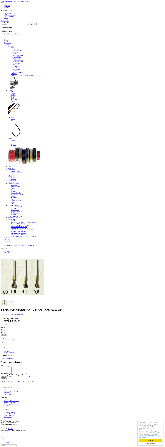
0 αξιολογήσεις (5, 314)
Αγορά (6, 18)
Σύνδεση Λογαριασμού (23, 1)
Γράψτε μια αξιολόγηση (16, 314)
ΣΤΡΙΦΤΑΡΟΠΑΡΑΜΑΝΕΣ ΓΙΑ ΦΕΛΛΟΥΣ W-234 (19, 245)
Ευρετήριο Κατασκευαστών (11, 401)
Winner (16, 318)
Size (2, 342)
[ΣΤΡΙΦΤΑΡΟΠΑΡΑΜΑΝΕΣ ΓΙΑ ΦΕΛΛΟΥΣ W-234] (22, 298)
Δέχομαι (150, 441)
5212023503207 (29, 381)
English (8, 6)
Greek (7, 7)
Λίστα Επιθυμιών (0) (10, 13)
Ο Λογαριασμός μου (10, 15)
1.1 (3, 345)
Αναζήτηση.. (33, 24)
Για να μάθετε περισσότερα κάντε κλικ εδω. (149, 435)
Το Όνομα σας (5, 366)
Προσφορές (7, 251)
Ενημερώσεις (8, 417)
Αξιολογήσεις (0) (9, 352)
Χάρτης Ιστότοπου (9, 394)
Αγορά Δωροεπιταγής (10, 402)
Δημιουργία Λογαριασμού (8, 1)
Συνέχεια (3, 378)
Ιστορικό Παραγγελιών (10, 414)
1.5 (3, 347)
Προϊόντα (6, 252)
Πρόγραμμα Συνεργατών (11, 404)
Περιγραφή (7, 351)
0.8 (3, 344)
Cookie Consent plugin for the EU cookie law (150, 444)
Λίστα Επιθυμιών (9, 415)
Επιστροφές (7, 392)
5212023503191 (20, 381)
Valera (24, 430)
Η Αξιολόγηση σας (6, 373)
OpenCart (10, 429)
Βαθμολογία (4, 376)
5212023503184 (10, 381)
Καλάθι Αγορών (9, 16)
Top (2, 427)
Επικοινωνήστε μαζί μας (11, 391)
